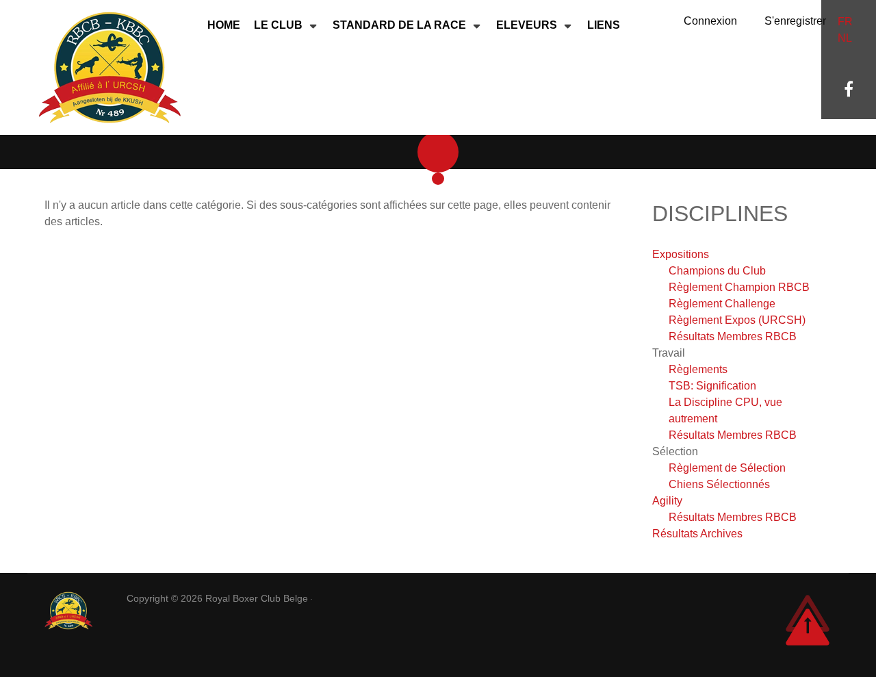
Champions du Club (717, 271)
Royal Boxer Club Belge (258, 598)
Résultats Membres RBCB (733, 336)
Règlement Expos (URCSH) (737, 320)
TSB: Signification (712, 386)
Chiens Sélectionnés (719, 484)
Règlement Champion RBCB (739, 287)
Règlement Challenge (722, 303)
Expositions (680, 254)
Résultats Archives (697, 533)
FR (845, 21)
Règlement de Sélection (727, 468)
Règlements (698, 369)
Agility (667, 501)
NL (845, 38)
